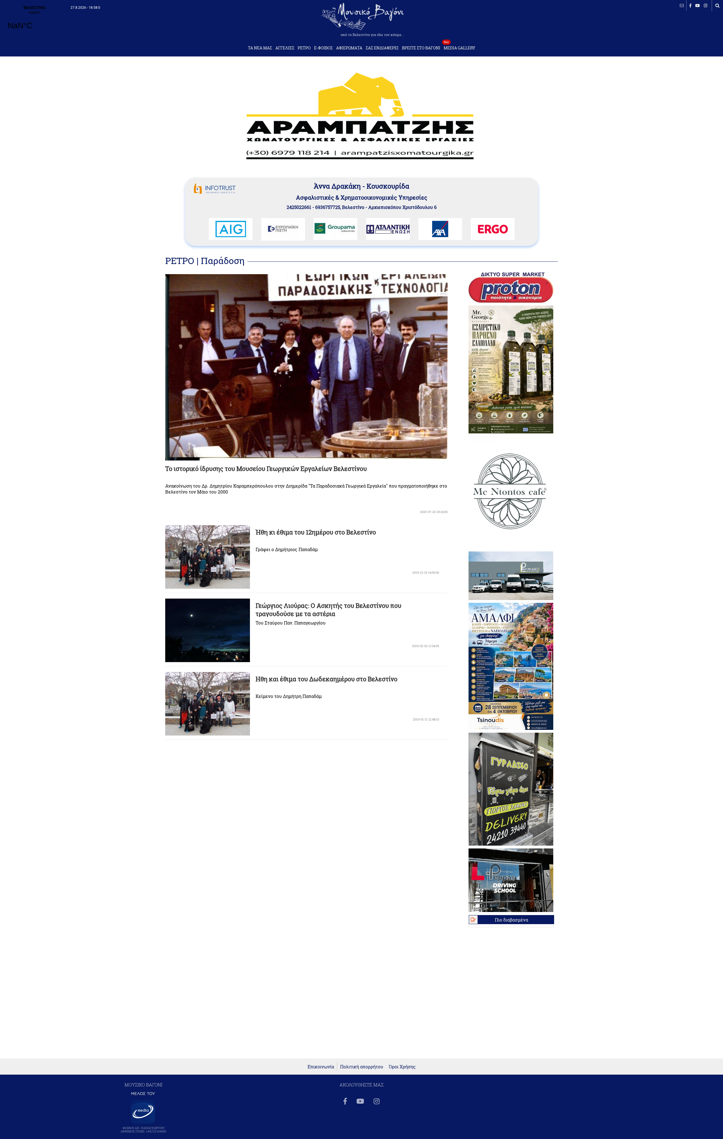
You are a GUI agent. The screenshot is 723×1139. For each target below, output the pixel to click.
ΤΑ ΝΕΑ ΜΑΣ (260, 48)
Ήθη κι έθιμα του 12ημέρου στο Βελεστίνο (316, 532)
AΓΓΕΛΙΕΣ (284, 48)
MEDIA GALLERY (459, 46)
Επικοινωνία (321, 1067)
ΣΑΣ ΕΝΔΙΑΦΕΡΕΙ (382, 48)
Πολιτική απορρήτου (361, 1067)
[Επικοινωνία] (681, 5)
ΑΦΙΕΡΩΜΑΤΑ (349, 48)
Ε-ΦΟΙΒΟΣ (323, 48)
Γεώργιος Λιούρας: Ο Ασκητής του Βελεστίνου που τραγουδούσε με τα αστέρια (328, 609)
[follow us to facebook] (690, 5)
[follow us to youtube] (697, 5)
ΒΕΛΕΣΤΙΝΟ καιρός (34, 21)
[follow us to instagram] (705, 5)
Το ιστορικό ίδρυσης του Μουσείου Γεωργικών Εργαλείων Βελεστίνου (266, 468)
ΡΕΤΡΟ (304, 48)
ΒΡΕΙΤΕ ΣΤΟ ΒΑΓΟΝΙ (421, 48)
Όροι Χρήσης (402, 1067)
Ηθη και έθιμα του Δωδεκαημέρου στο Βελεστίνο (326, 679)
